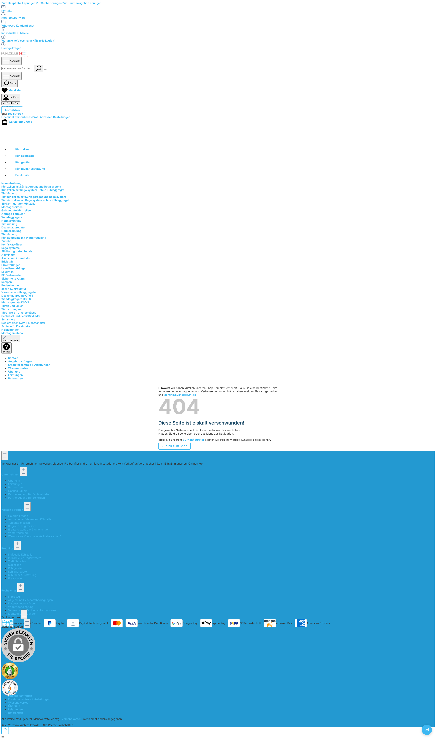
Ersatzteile (15, 578)
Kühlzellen (14, 564)
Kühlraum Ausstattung (22, 575)
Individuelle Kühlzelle (15, 33)
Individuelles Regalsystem (24, 558)
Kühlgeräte (15, 568)
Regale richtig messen (22, 526)
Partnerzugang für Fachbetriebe (28, 494)
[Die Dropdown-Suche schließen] (45, 69)
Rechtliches (9, 590)
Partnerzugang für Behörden (26, 497)
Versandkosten (72, 719)
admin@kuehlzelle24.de (180, 394)
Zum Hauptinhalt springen (18, 3)
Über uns (14, 371)
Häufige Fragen (11, 48)
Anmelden (12, 110)
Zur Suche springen (49, 3)
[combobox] (17, 68)
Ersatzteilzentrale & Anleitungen (29, 364)
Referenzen (15, 378)
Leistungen (15, 375)
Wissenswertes (18, 368)
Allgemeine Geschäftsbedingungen (30, 600)
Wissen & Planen (12, 509)
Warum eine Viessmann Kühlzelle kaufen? (28, 40)
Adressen (46, 117)
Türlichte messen (19, 522)
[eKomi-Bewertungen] (218, 670)
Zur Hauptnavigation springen (82, 3)
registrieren (15, 113)
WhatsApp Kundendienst (17, 25)
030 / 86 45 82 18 (13, 18)
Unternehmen (10, 474)
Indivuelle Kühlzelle (20, 554)
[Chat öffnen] (427, 730)
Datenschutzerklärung (22, 603)
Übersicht (8, 117)
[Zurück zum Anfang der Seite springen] (5, 730)
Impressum (15, 596)
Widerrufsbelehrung (20, 607)
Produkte (7, 548)
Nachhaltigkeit (17, 490)
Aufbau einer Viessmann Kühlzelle (29, 519)
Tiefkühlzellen (17, 561)
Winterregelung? (18, 533)
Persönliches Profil (27, 117)
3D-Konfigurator (193, 439)
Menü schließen (10, 103)
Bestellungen (61, 117)
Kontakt (6, 10)
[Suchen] (38, 68)
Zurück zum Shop (174, 446)
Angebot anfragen (20, 361)
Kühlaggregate (17, 571)
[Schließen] (2, 736)
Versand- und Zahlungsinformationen (32, 610)
